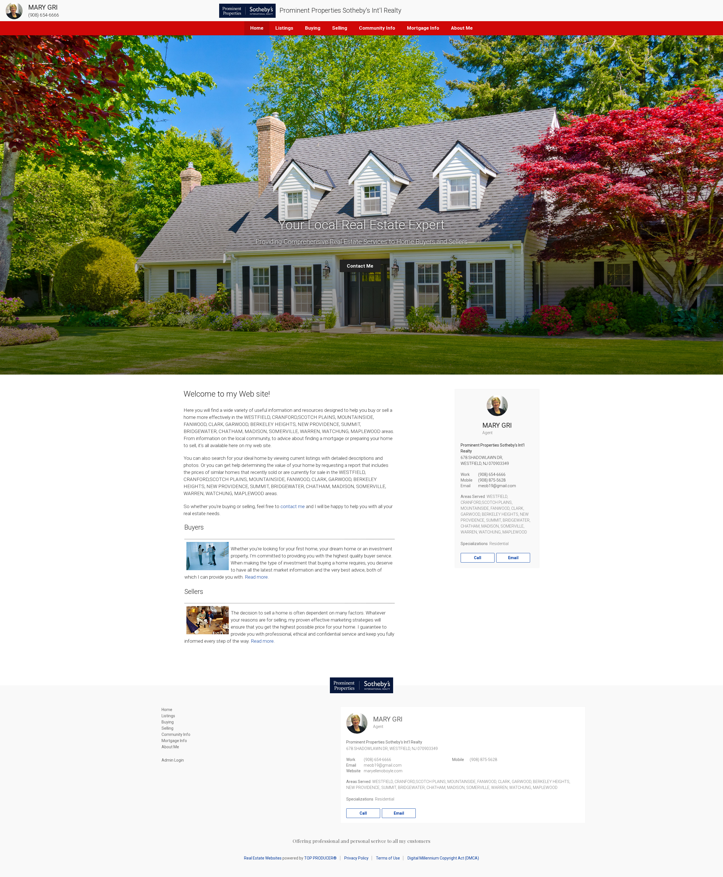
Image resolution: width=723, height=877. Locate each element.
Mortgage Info (423, 28)
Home (256, 28)
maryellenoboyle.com (383, 771)
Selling (339, 28)
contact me (292, 506)
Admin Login (173, 760)
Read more (256, 577)
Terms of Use (388, 858)
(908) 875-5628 (492, 480)
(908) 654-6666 (492, 474)
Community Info (377, 28)
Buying (312, 28)
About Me (462, 28)
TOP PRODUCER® (320, 858)
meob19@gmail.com (497, 486)
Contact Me (360, 266)
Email (513, 557)
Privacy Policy (356, 858)
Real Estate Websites (263, 858)
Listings (284, 28)
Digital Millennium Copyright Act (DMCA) (443, 858)
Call (477, 557)
